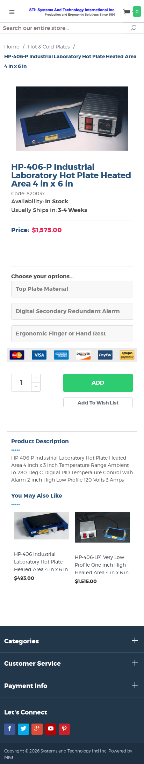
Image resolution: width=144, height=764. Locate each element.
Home (11, 47)
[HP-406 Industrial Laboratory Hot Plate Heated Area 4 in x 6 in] (41, 539)
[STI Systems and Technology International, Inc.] (72, 11)
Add (98, 382)
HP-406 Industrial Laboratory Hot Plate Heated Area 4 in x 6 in (41, 561)
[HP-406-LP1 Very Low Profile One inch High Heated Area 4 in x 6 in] (102, 542)
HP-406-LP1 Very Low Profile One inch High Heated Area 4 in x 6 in (102, 564)
